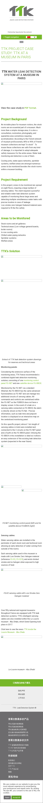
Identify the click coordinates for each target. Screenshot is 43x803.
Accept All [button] (16, 797)
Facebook (11, 708)
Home (21, 13)
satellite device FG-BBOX (30, 383)
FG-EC (13, 559)
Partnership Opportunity (15, 32)
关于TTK (11, 766)
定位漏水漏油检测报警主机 (18, 732)
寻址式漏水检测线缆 (15, 724)
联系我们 (11, 760)
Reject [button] (7, 797)
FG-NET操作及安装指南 (17, 748)
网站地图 (21, 694)
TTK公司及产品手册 (15, 751)
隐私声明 (21, 691)
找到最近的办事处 (15, 763)
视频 (10, 772)
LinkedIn (7, 708)
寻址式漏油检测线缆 (15, 727)
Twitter (4, 708)
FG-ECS (19, 559)
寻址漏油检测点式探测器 (17, 729)
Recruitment (28, 32)
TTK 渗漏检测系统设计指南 (18, 745)
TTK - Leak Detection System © (24, 708)
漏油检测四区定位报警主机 (18, 735)
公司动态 (21, 698)
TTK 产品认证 (13, 769)
